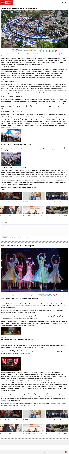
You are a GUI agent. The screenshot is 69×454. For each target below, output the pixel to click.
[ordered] (18, 237)
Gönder (4, 237)
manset (3, 189)
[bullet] (20, 237)
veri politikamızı (51, 452)
